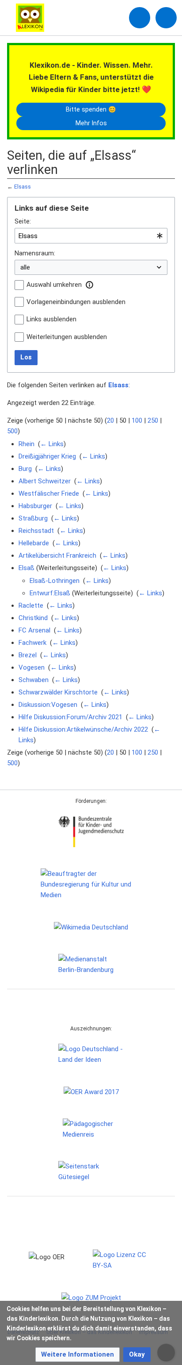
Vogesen (32, 667)
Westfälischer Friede (49, 493)
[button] (89, 285)
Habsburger (35, 506)
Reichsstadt (36, 531)
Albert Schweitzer (45, 481)
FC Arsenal (34, 630)
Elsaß (26, 568)
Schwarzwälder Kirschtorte (58, 692)
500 (12, 431)
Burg (25, 469)
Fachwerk (32, 643)
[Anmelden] (139, 17)
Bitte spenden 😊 (91, 109)
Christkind (33, 618)
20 (110, 420)
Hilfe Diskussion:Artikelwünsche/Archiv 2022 (83, 729)
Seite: (23, 221)
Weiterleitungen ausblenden (67, 337)
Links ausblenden (51, 319)
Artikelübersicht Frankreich (57, 555)
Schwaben (34, 680)
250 (153, 420)
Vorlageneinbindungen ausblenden (76, 302)
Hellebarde (34, 543)
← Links (52, 444)
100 (137, 420)
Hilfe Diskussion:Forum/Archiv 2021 (70, 717)
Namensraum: (35, 253)
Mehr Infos (91, 123)
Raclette (31, 605)
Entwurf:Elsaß (50, 593)
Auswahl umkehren (54, 285)
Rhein (26, 444)
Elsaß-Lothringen (55, 581)
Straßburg (33, 518)
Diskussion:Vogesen (48, 705)
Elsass (22, 186)
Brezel (28, 655)
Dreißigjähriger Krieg (47, 456)
